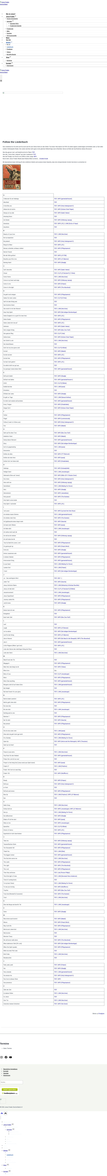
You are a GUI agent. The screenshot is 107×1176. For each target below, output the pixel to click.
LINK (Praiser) (62, 567)
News (7, 38)
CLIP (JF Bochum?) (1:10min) (66, 273)
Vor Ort (8, 40)
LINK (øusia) (61, 386)
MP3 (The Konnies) (63, 496)
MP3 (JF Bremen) (63, 628)
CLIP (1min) (61, 333)
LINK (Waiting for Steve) (65, 486)
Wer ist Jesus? (10, 14)
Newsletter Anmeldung (10, 1069)
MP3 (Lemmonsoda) (64, 418)
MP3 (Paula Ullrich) (63, 546)
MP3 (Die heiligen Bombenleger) (67, 312)
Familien (9, 33)
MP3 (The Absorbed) (64, 287)
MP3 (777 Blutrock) (64, 454)
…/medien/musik (43, 158)
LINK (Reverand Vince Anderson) (67, 876)
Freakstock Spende (15, 26)
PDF (33, 152)
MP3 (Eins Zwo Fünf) (64, 330)
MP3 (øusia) (61, 457)
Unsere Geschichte (12, 18)
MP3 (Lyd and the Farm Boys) (66, 511)
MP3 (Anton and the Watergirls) (67, 741)
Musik (8, 44)
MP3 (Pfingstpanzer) (64, 248)
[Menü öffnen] (1, 78)
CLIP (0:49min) (62, 826)
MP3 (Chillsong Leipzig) (65, 220)
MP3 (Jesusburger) (63, 809)
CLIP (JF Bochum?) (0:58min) (66, 589)
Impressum (10, 65)
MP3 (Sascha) (62, 521)
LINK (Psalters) (62, 766)
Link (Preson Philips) (64, 872)
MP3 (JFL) (61, 223)
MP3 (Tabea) (62, 667)
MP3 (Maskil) (62, 351)
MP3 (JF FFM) (62, 255)
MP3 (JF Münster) (63, 259)
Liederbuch (10, 47)
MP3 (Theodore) (82, 741)
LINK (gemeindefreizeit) (65, 514)
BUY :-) (60, 578)
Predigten (9, 49)
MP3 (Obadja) (62, 262)
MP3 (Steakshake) (63, 404)
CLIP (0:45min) (62, 348)
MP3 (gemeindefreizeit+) (65, 379)
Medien (5, 1150)
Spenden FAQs (14, 23)
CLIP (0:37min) (62, 298)
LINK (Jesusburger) (63, 472)
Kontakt (5, 1171)
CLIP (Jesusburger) (63, 674)
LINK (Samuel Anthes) (64, 397)
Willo (8, 31)
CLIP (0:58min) (62, 383)
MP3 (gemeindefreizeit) (65, 199)
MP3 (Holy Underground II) (66, 206)
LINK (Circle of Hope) (71, 223)
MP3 (35, 156)
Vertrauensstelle (11, 35)
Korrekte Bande (11, 54)
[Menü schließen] (0, 1117)
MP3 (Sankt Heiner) (63, 213)
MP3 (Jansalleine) (63, 493)
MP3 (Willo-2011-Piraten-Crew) (67, 475)
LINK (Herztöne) (63, 234)
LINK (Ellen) (61, 851)
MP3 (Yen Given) (63, 1004)
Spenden (9, 1129)
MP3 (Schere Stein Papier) (66, 209)
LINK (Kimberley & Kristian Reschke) (68, 585)
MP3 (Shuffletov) (63, 773)
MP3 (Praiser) (62, 284)
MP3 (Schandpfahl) (63, 468)
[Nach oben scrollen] (2, 1113)
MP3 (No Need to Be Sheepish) (67, 638)
